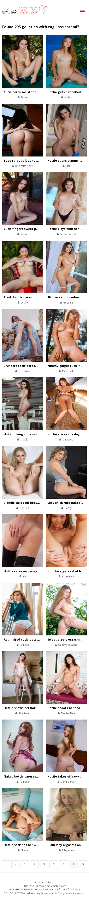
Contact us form (44, 882)
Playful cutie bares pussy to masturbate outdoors (41, 297)
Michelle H (68, 371)
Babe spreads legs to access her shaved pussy (38, 160)
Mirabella (68, 439)
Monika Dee (68, 713)
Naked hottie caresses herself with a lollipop (37, 776)
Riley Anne (68, 850)
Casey (68, 508)
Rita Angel (24, 713)
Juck (68, 166)
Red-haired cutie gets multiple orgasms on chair (40, 639)
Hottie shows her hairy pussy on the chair (35, 708)
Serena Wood (68, 234)
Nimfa (24, 850)
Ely (24, 576)
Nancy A (24, 508)
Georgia (68, 302)
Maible (24, 439)
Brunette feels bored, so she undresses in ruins (39, 366)
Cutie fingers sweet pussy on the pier (32, 229)
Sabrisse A (68, 576)
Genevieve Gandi (68, 645)
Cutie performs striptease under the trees (35, 92)
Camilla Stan (68, 781)
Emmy (24, 97)
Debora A (24, 371)
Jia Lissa (24, 645)
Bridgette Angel (24, 166)
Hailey (68, 97)
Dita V (24, 302)
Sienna (24, 234)
